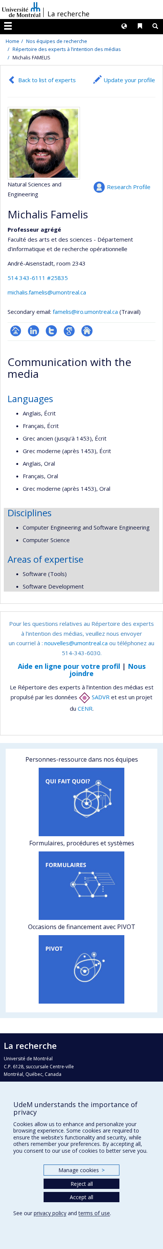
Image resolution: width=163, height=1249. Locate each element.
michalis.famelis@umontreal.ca (47, 292)
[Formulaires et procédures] (81, 885)
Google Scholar (69, 331)
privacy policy (50, 1213)
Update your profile (129, 80)
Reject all (82, 1183)
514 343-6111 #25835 (38, 278)
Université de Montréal (21, 9)
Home (12, 41)
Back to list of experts (47, 80)
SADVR (100, 697)
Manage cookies (81, 1170)
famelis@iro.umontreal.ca (85, 311)
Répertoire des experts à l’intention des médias (67, 49)
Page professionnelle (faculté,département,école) (16, 331)
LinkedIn (33, 331)
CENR (85, 708)
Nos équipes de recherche (56, 41)
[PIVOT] (81, 969)
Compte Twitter (51, 331)
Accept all (81, 1197)
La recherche (68, 13)
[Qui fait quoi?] (81, 802)
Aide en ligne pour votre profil (69, 666)
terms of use (94, 1213)
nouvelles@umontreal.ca (76, 643)
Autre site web (87, 331)
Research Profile (128, 187)
